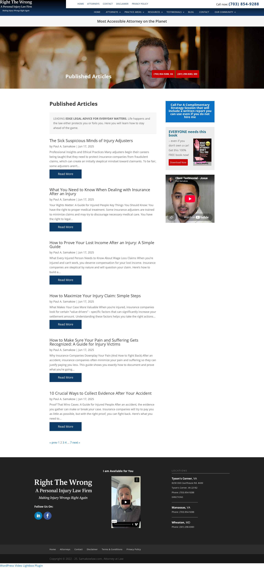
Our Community (224, 12)
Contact (108, 4)
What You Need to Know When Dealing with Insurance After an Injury (100, 191)
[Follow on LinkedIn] (38, 516)
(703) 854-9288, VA (163, 73)
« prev (53, 442)
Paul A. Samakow (64, 146)
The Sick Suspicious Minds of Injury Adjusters (91, 140)
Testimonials (174, 12)
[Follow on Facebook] (47, 516)
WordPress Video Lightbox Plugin (21, 565)
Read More (65, 174)
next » (76, 442)
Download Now (178, 162)
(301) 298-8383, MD (187, 73)
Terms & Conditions (112, 549)
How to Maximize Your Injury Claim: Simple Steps (95, 295)
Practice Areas (133, 12)
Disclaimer (122, 4)
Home (80, 4)
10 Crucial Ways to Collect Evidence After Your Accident (101, 393)
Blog (191, 12)
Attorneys (93, 4)
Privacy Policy (140, 4)
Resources (154, 12)
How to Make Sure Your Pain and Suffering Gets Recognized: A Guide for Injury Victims (94, 342)
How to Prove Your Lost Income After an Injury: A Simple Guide (102, 244)
